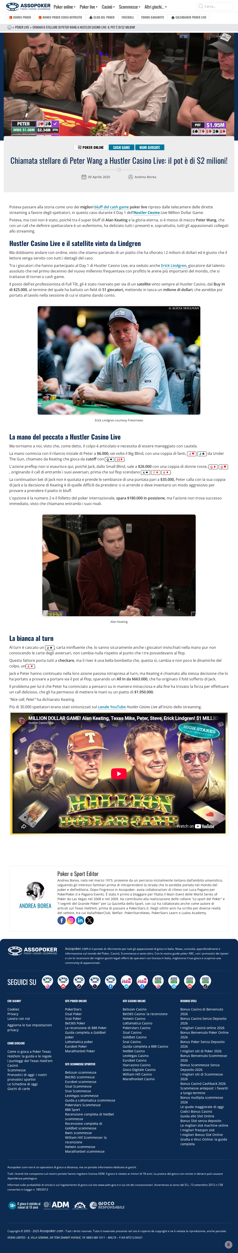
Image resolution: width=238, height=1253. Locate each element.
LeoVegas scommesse (82, 1095)
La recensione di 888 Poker (86, 1028)
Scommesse (128, 6)
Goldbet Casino (134, 1037)
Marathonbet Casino (139, 1079)
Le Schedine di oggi (22, 1084)
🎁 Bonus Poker (20, 17)
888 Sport (72, 1109)
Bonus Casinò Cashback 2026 (203, 1083)
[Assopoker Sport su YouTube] (189, 981)
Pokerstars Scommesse (83, 1105)
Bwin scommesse (78, 1133)
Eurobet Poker (76, 1046)
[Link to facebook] (61, 920)
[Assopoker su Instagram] (47, 981)
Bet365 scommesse (80, 1077)
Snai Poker (73, 1018)
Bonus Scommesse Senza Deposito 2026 (200, 1067)
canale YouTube (112, 706)
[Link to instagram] (71, 920)
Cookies (13, 1009)
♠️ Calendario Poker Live (188, 17)
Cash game (121, 147)
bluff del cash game (111, 207)
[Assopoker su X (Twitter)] (94, 981)
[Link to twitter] (89, 920)
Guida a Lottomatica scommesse (90, 1100)
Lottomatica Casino (137, 1023)
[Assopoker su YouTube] (63, 981)
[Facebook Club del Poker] (142, 981)
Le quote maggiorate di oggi (202, 1107)
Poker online (63, 6)
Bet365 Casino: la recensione (145, 1014)
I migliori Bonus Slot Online (201, 1134)
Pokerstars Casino (136, 1028)
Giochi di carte (18, 1088)
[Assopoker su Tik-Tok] (79, 981)
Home (9, 27)
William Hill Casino (137, 1074)
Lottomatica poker (79, 1042)
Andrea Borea (145, 177)
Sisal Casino (132, 1032)
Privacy (12, 1014)
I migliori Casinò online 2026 (202, 1028)
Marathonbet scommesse (85, 1151)
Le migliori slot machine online (204, 1125)
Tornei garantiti (152, 17)
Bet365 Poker (75, 1023)
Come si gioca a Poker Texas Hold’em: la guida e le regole (29, 1053)
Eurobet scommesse (80, 1081)
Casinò (107, 6)
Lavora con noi (18, 1018)
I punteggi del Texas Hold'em (30, 1061)
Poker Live (22, 27)
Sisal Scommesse (78, 1086)
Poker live (87, 6)
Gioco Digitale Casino (139, 1069)
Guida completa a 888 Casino (145, 1046)
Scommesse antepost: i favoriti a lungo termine (204, 1090)
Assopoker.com (77, 948)
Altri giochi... (154, 6)
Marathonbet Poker (80, 1051)
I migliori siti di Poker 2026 (200, 1051)
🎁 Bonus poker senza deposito (60, 17)
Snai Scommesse (78, 1091)
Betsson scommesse (80, 1072)
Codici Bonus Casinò (196, 1111)
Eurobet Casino (134, 1060)
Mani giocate (149, 147)
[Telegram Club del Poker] (126, 981)
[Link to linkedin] (80, 920)
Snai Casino (132, 1042)
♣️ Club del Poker (102, 17)
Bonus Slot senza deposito (200, 1121)
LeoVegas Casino (136, 1055)
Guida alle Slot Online (197, 1116)
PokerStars (73, 1009)
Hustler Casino (146, 212)
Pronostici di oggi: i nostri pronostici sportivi (27, 1077)
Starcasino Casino (136, 1065)
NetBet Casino (134, 1051)
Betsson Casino (134, 1009)
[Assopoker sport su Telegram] (173, 981)
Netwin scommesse (80, 1147)
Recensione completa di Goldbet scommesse (83, 1125)
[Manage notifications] (228, 1244)
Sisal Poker (73, 1014)
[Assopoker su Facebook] (110, 981)
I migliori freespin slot (197, 1130)
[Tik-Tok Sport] (205, 981)
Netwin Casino (134, 1018)
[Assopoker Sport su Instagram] (158, 981)
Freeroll (128, 17)
